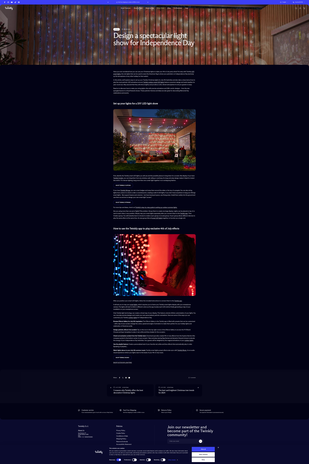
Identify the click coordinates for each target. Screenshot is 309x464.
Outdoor (116, 29)
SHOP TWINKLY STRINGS (123, 202)
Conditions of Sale (122, 436)
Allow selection (203, 454)
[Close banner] (218, 447)
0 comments (193, 377)
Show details (172, 460)
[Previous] (108, 2)
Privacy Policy (120, 430)
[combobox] (284, 2)
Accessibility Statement (123, 444)
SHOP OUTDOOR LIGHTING (122, 362)
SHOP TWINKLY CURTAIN (123, 185)
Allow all (203, 449)
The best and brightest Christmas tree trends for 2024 (176, 391)
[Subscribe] (200, 441)
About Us (81, 430)
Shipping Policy (121, 439)
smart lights (133, 304)
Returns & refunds (122, 441)
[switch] (134, 460)
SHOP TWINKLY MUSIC (122, 357)
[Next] (148, 2)
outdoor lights (189, 340)
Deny (203, 459)
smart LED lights (157, 218)
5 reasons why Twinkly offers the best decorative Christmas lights (128, 391)
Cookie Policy (120, 433)
